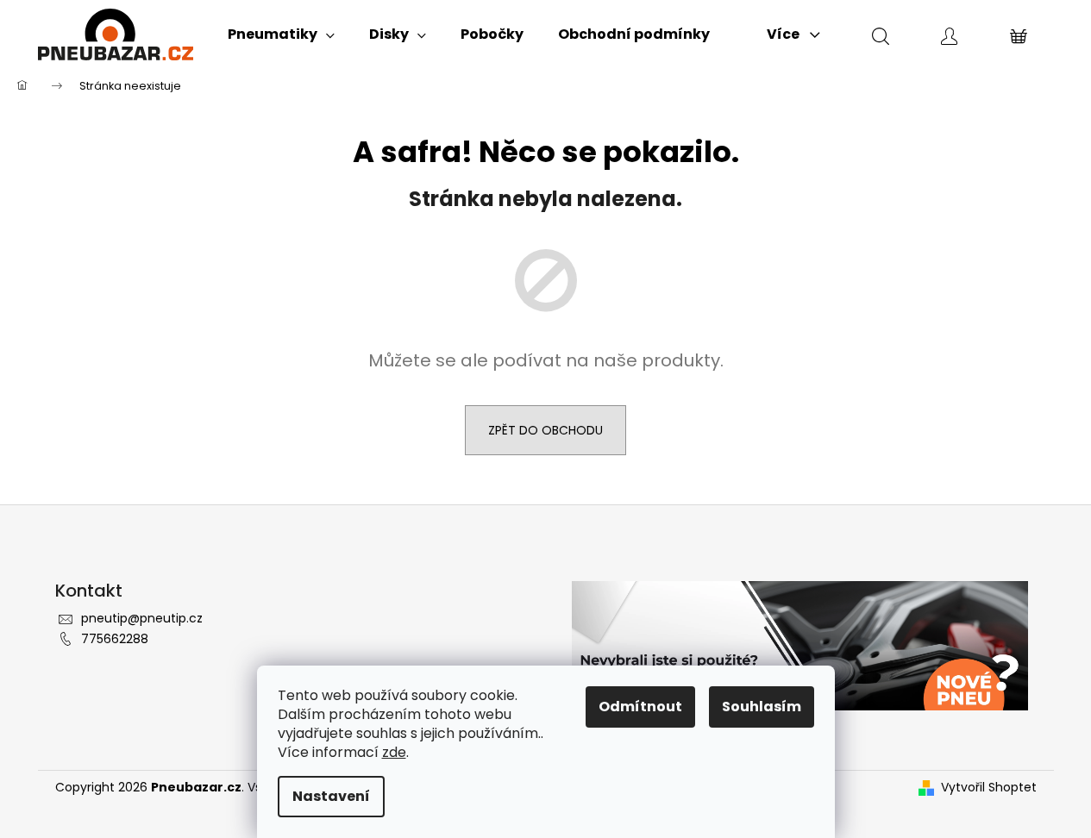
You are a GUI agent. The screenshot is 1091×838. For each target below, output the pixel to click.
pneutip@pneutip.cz (142, 618)
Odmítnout (640, 706)
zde (394, 752)
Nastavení (331, 796)
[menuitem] (281, 34)
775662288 (114, 638)
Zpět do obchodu (545, 430)
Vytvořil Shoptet (989, 787)
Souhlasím (761, 706)
